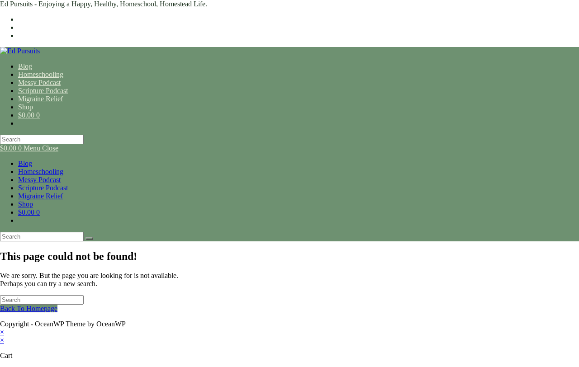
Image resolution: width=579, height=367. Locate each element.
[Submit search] (89, 238)
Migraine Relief (40, 196)
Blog (25, 163)
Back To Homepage (28, 308)
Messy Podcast (39, 180)
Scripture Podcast (43, 188)
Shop (25, 204)
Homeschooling (40, 171)
